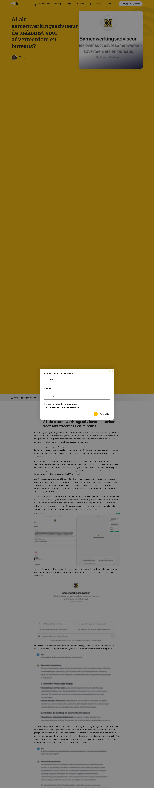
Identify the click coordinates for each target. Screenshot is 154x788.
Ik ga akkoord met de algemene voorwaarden (61, 404)
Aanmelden (105, 414)
